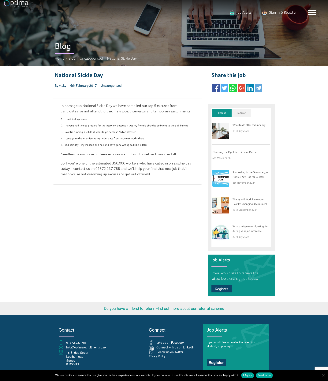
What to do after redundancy (249, 124)
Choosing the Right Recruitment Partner (235, 151)
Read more (264, 375)
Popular (241, 112)
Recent (222, 112)
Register (221, 289)
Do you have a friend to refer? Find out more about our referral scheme (164, 308)
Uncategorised (111, 85)
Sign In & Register (282, 12)
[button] (312, 12)
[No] (323, 375)
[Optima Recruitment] (164, 3)
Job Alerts (244, 12)
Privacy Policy (157, 356)
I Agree (247, 375)
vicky (62, 85)
